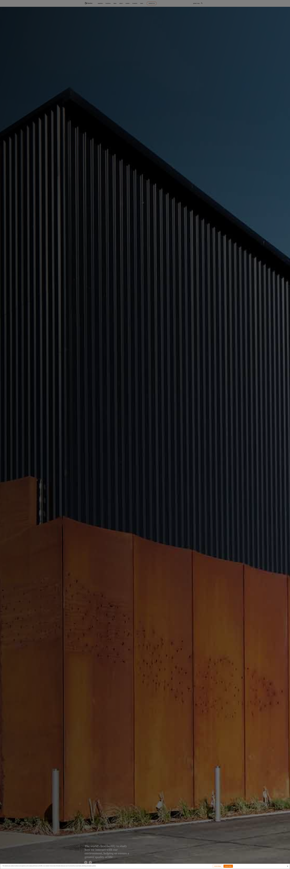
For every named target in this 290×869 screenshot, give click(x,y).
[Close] (287, 866)
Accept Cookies (228, 866)
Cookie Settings (217, 866)
